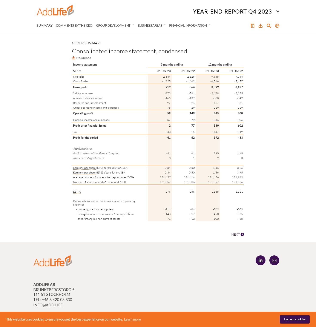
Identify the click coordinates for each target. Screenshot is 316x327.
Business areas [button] (150, 25)
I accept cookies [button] (294, 319)
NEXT (236, 234)
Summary (44, 25)
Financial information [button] (188, 25)
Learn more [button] (132, 319)
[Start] (55, 10)
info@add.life (48, 304)
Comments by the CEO (74, 25)
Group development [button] (113, 25)
